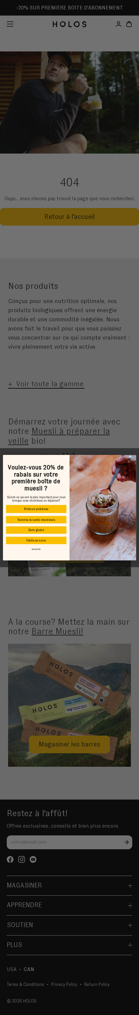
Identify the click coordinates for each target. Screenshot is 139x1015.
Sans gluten (36, 530)
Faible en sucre (36, 540)
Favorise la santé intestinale (36, 519)
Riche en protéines (36, 509)
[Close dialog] (133, 458)
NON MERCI (36, 549)
